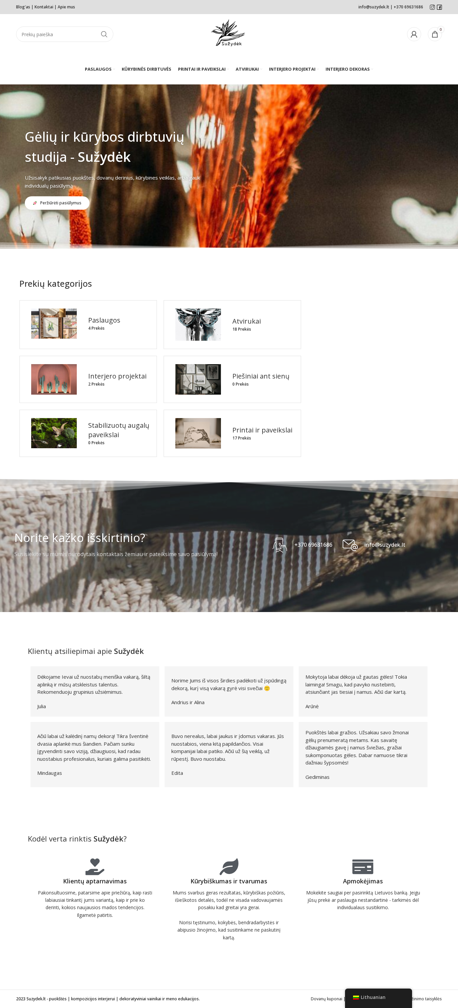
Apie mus (67, 7)
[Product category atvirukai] (232, 324)
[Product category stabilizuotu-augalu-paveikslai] (88, 433)
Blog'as (23, 7)
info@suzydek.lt (373, 7)
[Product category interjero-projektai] (88, 379)
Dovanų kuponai (326, 999)
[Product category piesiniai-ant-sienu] (232, 379)
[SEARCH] (104, 34)
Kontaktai (44, 7)
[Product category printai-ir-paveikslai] (232, 433)
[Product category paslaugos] (88, 323)
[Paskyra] (414, 34)
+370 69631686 (408, 7)
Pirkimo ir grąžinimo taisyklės (414, 999)
